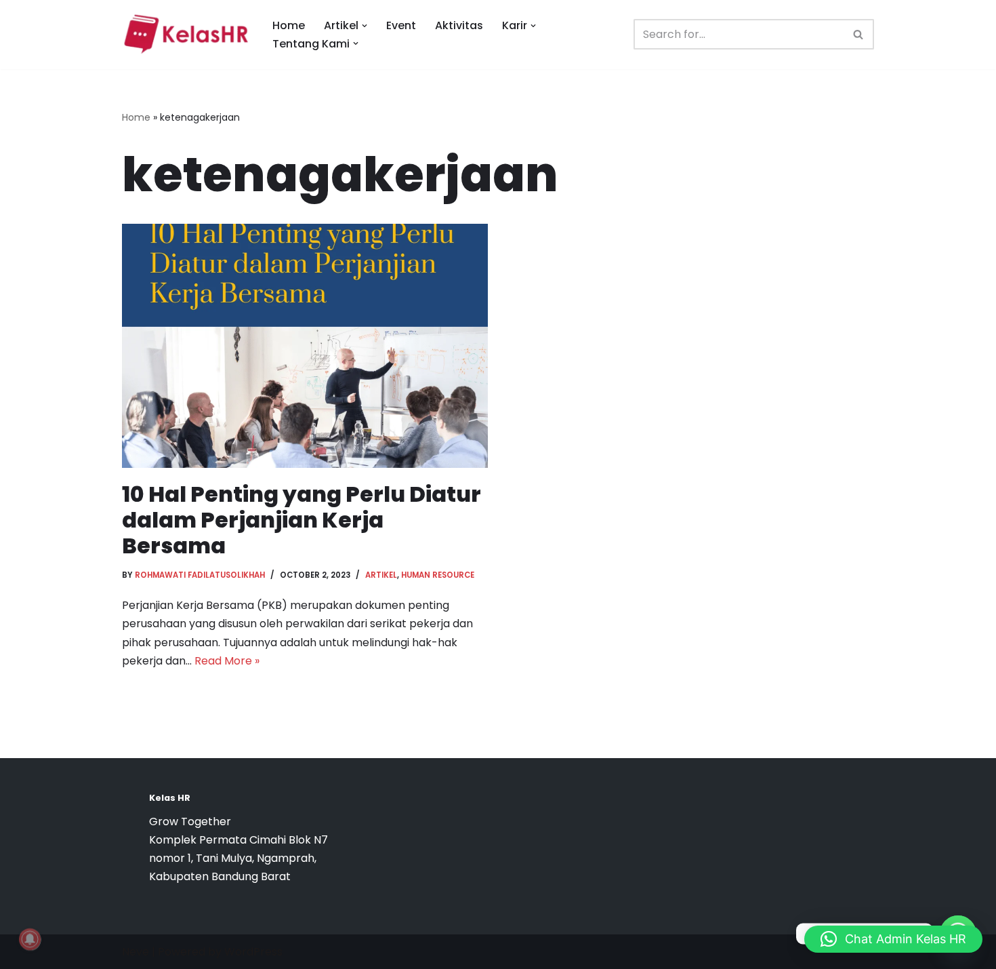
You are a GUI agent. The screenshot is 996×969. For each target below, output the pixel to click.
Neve (135, 952)
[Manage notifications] (30, 939)
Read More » (227, 661)
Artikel (381, 575)
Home (288, 25)
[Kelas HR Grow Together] (185, 34)
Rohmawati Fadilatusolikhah (200, 575)
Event (401, 25)
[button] (364, 25)
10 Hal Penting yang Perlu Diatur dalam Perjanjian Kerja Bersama (301, 520)
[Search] (859, 34)
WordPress (253, 952)
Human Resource (437, 575)
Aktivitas (459, 25)
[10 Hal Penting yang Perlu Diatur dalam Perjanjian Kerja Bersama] (305, 346)
